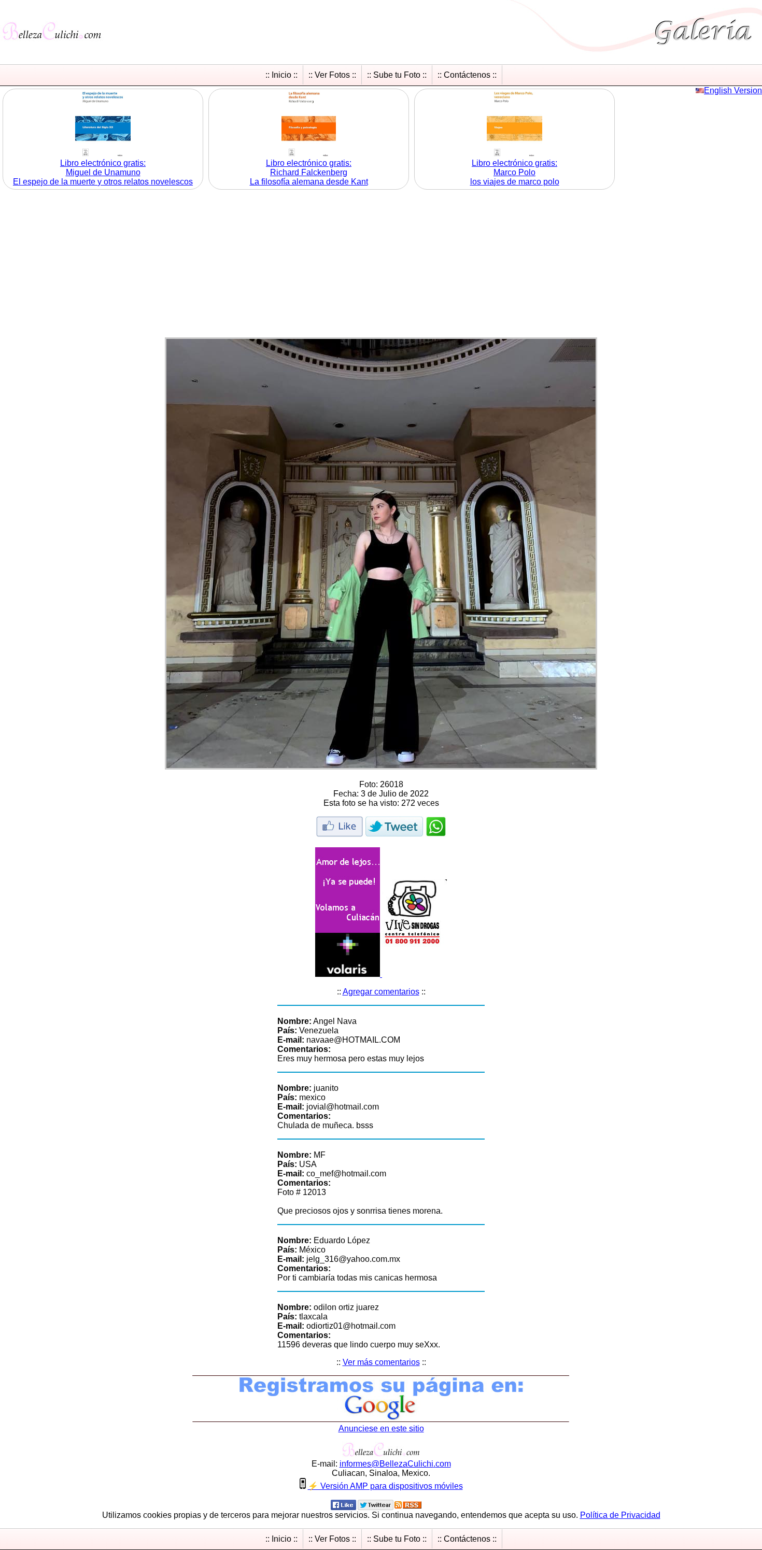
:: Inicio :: (281, 74)
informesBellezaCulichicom (395, 1463)
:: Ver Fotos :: (332, 74)
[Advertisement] (381, 264)
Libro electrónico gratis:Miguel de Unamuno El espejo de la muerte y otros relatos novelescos (103, 172)
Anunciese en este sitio (381, 1428)
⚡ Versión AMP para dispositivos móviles (385, 1486)
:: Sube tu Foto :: (397, 74)
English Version (733, 90)
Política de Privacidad (620, 1515)
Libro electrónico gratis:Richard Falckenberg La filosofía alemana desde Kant (309, 172)
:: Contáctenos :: (467, 74)
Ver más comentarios (381, 1362)
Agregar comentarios (381, 991)
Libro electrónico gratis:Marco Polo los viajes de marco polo (514, 172)
